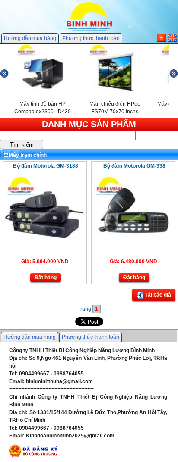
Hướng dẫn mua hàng (30, 38)
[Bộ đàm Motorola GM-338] (133, 237)
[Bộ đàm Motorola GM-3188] (45, 237)
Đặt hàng (46, 278)
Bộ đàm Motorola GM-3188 (45, 166)
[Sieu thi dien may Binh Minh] (89, 30)
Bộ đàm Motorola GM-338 (134, 166)
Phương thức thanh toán (91, 38)
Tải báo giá (157, 295)
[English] (172, 40)
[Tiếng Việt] (161, 40)
